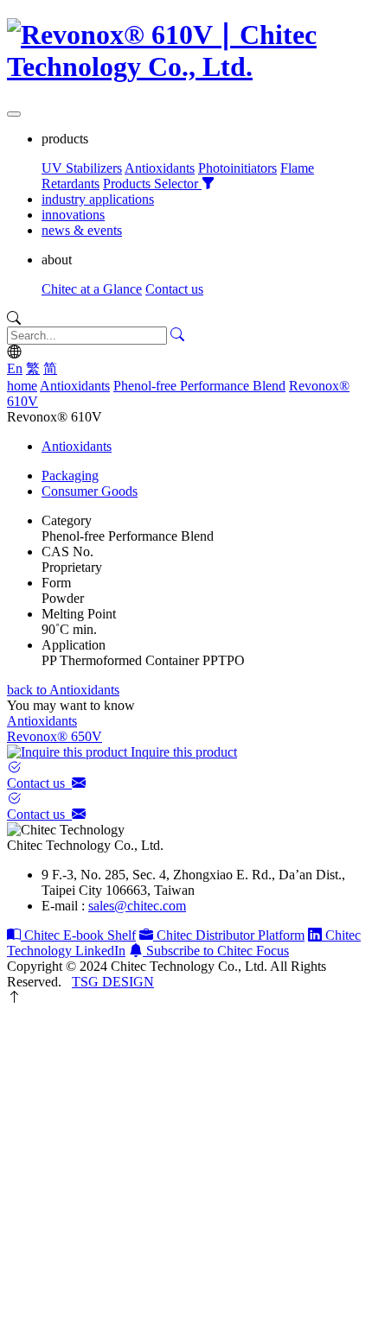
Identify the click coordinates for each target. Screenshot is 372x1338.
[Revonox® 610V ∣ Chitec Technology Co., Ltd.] (186, 66)
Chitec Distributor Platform (229, 935)
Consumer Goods (90, 491)
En (14, 368)
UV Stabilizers (82, 168)
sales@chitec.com (137, 905)
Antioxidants (160, 168)
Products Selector (152, 183)
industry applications (98, 199)
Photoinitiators (237, 168)
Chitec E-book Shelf (78, 935)
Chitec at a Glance (92, 289)
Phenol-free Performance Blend (199, 385)
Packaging (70, 475)
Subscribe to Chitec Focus (216, 950)
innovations (73, 214)
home (22, 385)
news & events (82, 230)
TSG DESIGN (113, 981)
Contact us (174, 289)
